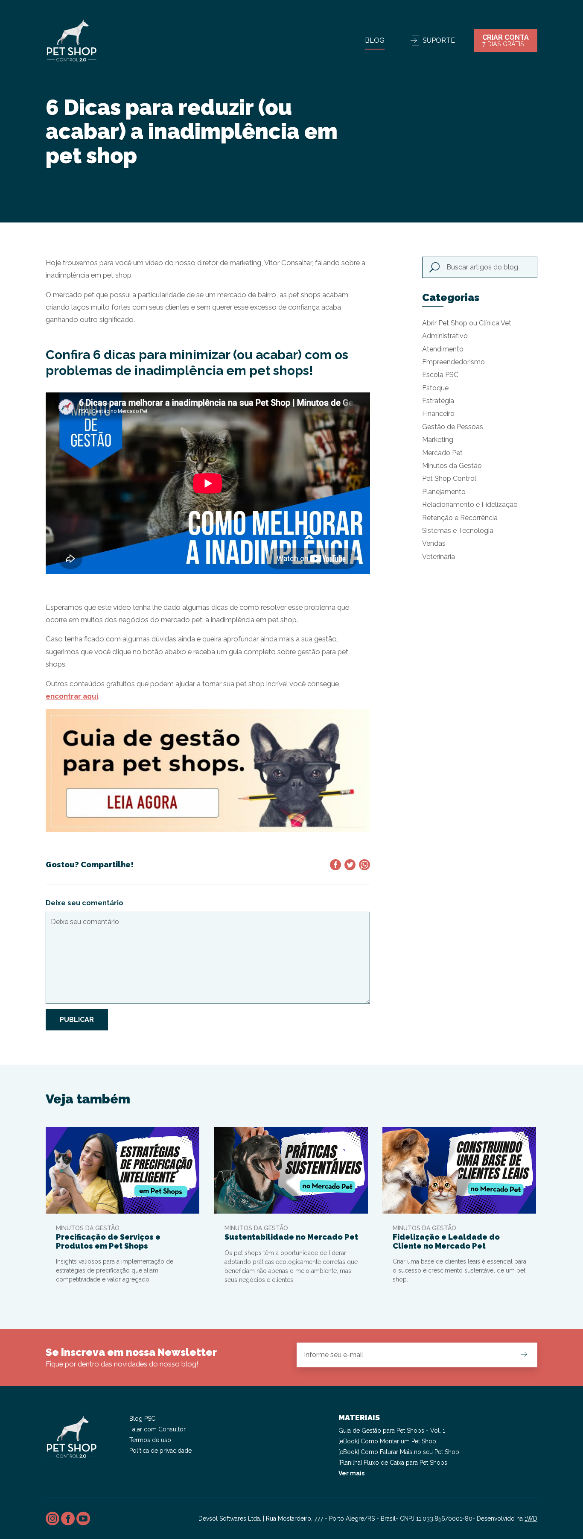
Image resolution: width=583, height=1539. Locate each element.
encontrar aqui (72, 696)
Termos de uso (150, 1440)
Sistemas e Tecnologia (457, 531)
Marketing (437, 440)
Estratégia (438, 401)
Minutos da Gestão (452, 466)
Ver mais (351, 1473)
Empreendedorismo (453, 362)
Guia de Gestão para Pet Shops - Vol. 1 (391, 1430)
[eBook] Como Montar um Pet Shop (387, 1441)
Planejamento (444, 492)
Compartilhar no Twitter (350, 864)
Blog (375, 40)
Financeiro (438, 414)
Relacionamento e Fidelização (470, 504)
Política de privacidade (160, 1450)
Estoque (435, 388)
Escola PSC (440, 375)
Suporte (439, 40)
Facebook (68, 1518)
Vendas (434, 543)
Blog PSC (142, 1418)
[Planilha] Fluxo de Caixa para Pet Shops (392, 1462)
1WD (531, 1518)
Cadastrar (523, 1354)
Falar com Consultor (157, 1429)
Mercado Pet (442, 453)
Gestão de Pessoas (452, 427)
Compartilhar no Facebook (335, 864)
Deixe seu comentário (84, 903)
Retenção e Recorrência (460, 518)
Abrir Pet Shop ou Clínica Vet (466, 323)
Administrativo (445, 336)
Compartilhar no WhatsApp (364, 864)
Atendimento (442, 349)
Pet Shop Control (449, 478)
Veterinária (438, 557)
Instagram (52, 1518)
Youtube (83, 1518)
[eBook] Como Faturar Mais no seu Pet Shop (398, 1451)
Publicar (77, 1019)
